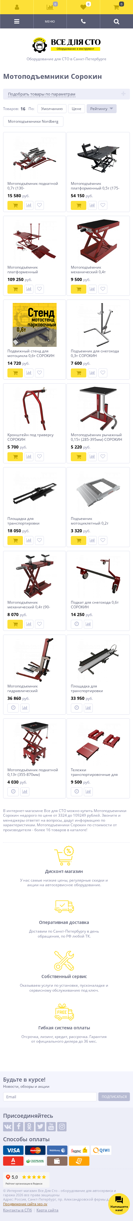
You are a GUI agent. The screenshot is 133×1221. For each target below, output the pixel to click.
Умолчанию (52, 108)
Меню (50, 21)
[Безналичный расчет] (79, 1161)
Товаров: (11, 108)
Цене (76, 108)
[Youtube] (51, 1126)
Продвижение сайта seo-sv (25, 1204)
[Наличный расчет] (57, 1161)
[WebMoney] (57, 1150)
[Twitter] (40, 1126)
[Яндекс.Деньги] (79, 1150)
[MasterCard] (35, 1150)
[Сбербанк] (35, 1161)
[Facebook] (18, 1126)
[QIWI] (101, 1150)
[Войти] (17, 7)
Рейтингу (98, 108)
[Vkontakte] (7, 1126)
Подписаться (114, 1096)
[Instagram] (61, 1126)
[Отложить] (39, 205)
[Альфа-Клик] (13, 1161)
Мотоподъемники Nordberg (33, 121)
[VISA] (13, 1150)
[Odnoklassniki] (29, 1126)
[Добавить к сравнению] (28, 205)
